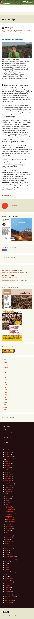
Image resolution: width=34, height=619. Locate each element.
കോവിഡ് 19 (8, 487)
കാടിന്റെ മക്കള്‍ (10, 518)
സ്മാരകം (8, 539)
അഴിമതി (7, 471)
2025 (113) (5, 365)
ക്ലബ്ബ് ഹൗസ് (8, 489)
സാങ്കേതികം (8, 591)
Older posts (10, 206)
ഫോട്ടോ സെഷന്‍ (10, 519)
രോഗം (6, 576)
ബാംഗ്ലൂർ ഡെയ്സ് (10, 560)
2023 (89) (5, 370)
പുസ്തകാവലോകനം (10, 556)
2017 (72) (5, 385)
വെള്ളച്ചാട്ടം (9, 537)
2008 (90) (5, 407)
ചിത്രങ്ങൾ (7, 495)
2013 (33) (5, 394)
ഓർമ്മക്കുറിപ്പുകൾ (9, 482)
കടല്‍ (7, 504)
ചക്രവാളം (8, 524)
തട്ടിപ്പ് (6, 543)
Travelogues (8, 463)
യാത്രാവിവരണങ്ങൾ (10, 573)
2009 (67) (5, 404)
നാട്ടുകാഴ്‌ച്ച (28, 30)
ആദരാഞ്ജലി (8, 476)
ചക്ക (6, 493)
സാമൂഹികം (21, 32)
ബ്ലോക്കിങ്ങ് (5, 275)
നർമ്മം (6, 550)
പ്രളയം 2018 (8, 558)
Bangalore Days (8, 452)
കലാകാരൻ (9, 516)
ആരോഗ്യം (8, 478)
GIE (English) (7, 454)
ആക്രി (6, 472)
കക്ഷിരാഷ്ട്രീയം (9, 484)
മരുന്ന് (6, 565)
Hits (8, 433)
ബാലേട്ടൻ (8, 28)
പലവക (7, 552)
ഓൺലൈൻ (8, 480)
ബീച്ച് (7, 532)
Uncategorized (8, 465)
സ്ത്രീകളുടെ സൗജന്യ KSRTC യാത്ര (11, 280)
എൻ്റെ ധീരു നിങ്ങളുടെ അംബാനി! (11, 272)
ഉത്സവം (8, 502)
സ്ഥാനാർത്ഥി (8, 602)
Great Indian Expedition (10, 458)
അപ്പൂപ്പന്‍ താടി (10, 511)
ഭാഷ (6, 563)
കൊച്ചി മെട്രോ (9, 485)
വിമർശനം (7, 580)
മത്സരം (8, 534)
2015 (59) (5, 389)
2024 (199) (5, 367)
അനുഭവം (7, 469)
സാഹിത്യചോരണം (10, 596)
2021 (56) (5, 375)
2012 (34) (5, 397)
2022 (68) (5, 372)
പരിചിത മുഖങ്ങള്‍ (6, 32)
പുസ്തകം (7, 554)
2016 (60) (5, 387)
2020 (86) (5, 377)
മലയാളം (7, 567)
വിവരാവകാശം (8, 582)
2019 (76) (5, 380)
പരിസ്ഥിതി (14, 32)
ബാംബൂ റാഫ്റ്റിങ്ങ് (10, 521)
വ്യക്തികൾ (8, 585)
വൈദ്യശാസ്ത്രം (9, 583)
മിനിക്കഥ (7, 571)
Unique (11, 433)
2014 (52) (5, 392)
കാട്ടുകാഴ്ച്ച (18, 30)
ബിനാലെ (7, 561)
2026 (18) (5, 362)
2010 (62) (5, 402)
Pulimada (7, 461)
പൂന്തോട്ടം (8, 530)
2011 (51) (5, 399)
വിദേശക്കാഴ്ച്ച (9, 536)
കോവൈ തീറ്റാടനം (6, 277)
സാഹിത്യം (8, 595)
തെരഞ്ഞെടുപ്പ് (8, 545)
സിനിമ (6, 598)
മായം (6, 569)
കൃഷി (22, 30)
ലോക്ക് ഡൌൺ (9, 578)
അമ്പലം (8, 498)
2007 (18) (5, 409)
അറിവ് (7, 500)
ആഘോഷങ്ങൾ (9, 474)
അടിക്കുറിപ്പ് (9, 496)
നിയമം (6, 547)
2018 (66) (5, 382)
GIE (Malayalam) (8, 456)
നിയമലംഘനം (8, 548)
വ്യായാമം (7, 587)
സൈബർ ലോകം (9, 600)
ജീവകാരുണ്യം (9, 541)
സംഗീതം (7, 589)
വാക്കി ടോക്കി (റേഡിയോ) (8, 270)
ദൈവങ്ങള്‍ (9, 526)
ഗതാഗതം (7, 491)
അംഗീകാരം (8, 467)
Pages (4, 433)
